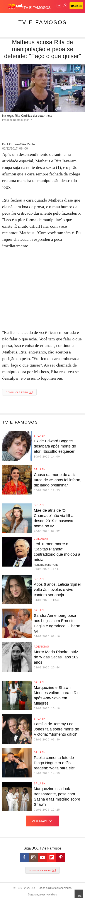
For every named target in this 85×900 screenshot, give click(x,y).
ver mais (39, 821)
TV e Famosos (42, 22)
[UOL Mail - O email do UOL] (58, 5)
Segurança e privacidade (42, 894)
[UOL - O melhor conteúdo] (16, 6)
